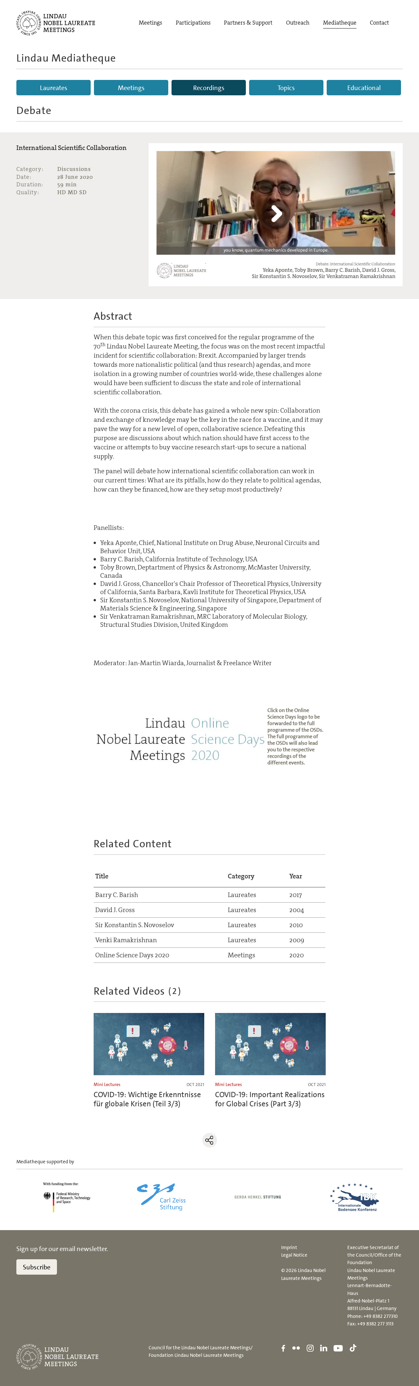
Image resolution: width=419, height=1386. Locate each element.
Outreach (297, 22)
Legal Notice (294, 1255)
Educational (364, 88)
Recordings (209, 88)
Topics (286, 88)
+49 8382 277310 (380, 1316)
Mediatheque (339, 22)
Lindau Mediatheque (66, 58)
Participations (193, 22)
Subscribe (36, 1267)
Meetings (150, 22)
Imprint (289, 1247)
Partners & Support (248, 22)
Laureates (53, 88)
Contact (379, 22)
